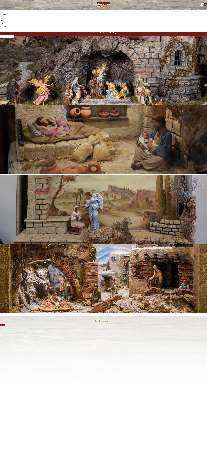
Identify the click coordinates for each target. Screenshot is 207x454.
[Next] (205, 175)
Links (2, 21)
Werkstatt (4, 14)
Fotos (2, 18)
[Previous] (1, 175)
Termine (2, 20)
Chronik (2, 23)
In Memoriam (4, 26)
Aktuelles (3, 11)
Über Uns (3, 12)
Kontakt (2, 29)
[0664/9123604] (202, 4)
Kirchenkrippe (5, 24)
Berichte (3, 16)
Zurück (2, 325)
